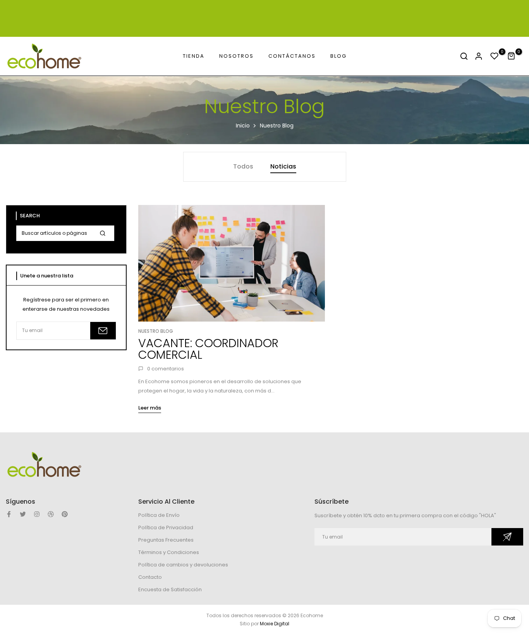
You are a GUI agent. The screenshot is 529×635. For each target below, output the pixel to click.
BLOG (338, 56)
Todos (243, 166)
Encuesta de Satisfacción (170, 589)
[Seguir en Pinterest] (65, 514)
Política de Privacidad (165, 527)
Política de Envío (159, 515)
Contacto (150, 577)
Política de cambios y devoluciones (183, 564)
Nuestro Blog (155, 331)
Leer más (149, 407)
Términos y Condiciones (168, 552)
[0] (494, 56)
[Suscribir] (103, 330)
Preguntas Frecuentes (166, 540)
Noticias (283, 166)
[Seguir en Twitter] (23, 514)
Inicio (243, 125)
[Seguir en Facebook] (9, 514)
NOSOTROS (236, 56)
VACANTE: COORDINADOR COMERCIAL (208, 349)
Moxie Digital (274, 623)
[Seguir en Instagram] (37, 514)
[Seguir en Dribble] (51, 514)
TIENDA (193, 56)
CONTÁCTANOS (292, 56)
